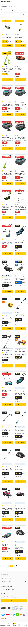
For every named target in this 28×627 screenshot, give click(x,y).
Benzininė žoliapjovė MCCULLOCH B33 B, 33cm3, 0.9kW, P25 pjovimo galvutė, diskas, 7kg (20, 208)
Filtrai (16, 15)
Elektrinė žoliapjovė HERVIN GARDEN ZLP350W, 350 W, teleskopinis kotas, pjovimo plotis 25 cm (7, 173)
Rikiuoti (6, 15)
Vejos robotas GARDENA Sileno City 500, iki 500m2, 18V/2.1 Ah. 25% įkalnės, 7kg (7, 104)
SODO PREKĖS (5, 6)
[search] (24, 15)
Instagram (12, 589)
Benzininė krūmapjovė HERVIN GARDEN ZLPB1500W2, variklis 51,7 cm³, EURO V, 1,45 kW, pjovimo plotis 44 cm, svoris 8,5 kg (20, 37)
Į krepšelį (9, 45)
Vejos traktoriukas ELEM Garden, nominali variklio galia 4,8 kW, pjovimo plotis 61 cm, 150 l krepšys (7, 508)
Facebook (5, 589)
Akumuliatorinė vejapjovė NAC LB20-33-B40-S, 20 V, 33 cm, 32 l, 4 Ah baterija (20, 278)
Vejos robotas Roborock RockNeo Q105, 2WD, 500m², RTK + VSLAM (19, 469)
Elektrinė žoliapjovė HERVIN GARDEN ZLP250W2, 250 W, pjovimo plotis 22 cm (7, 70)
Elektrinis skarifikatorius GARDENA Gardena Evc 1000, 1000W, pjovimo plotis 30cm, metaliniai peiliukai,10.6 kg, (6, 390)
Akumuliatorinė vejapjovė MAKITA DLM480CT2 (20, 241)
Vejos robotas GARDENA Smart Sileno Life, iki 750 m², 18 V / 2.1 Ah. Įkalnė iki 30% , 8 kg (7, 139)
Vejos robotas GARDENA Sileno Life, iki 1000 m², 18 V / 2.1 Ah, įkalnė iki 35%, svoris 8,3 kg (20, 104)
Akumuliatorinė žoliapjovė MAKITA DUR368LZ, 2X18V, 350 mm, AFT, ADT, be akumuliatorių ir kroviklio (7, 469)
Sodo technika (12, 6)
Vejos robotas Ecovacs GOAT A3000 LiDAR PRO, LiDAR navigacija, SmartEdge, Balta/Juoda (20, 508)
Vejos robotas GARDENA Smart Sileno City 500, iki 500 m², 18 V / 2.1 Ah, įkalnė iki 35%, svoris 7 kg (20, 139)
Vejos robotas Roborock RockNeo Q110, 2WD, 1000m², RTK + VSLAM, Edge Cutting (19, 547)
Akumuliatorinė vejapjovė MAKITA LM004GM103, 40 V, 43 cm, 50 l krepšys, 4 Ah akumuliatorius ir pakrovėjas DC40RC (20, 393)
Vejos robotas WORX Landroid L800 (19, 69)
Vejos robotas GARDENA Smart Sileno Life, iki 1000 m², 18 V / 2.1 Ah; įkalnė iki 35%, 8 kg (20, 173)
